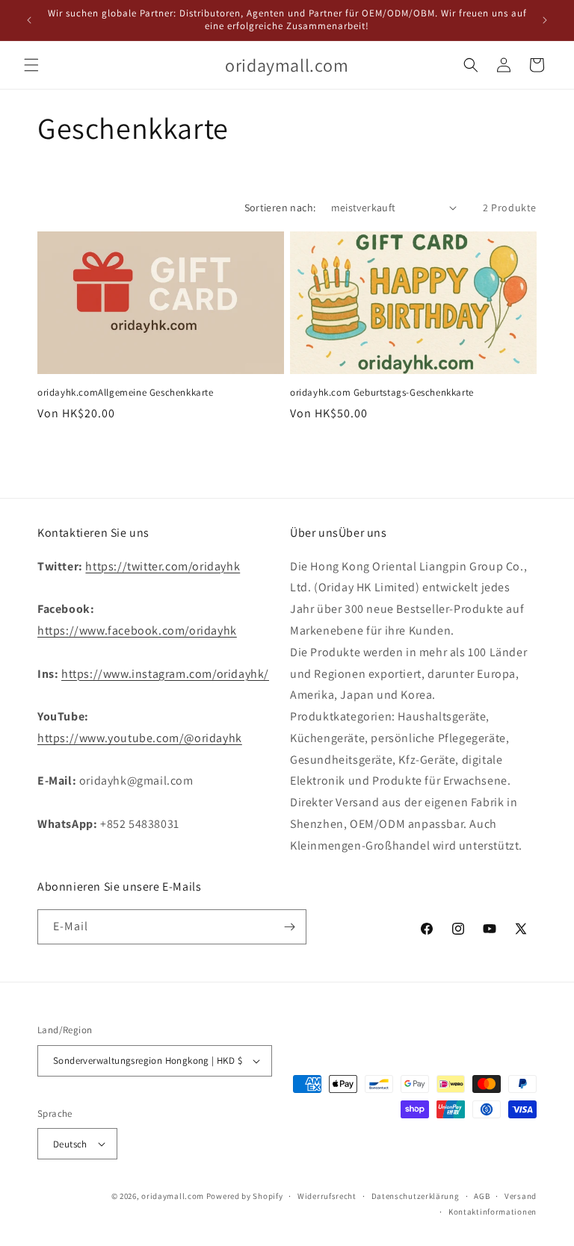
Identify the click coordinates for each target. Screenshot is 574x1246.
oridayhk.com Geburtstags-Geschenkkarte (382, 393)
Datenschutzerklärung (415, 1196)
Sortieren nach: (280, 207)
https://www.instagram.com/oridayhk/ (165, 674)
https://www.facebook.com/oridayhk (137, 630)
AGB (482, 1196)
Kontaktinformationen (492, 1211)
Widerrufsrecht (327, 1196)
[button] (31, 65)
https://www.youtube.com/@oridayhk (139, 738)
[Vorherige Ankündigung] (29, 20)
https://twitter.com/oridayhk (162, 566)
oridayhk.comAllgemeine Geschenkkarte (125, 393)
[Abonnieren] (289, 926)
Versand (520, 1196)
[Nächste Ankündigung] (544, 20)
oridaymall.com (172, 1196)
